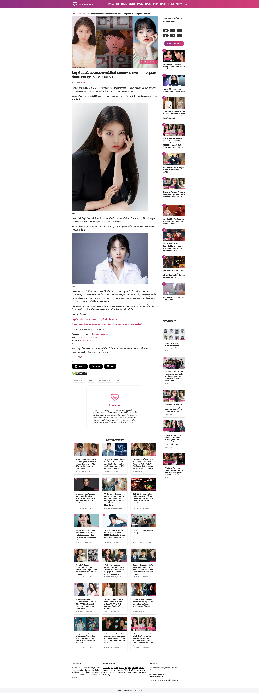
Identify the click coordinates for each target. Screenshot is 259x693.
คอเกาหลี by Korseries (171, 680)
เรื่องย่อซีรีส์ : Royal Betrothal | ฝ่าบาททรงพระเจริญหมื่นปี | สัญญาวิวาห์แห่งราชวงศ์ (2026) (173, 247)
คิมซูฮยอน (128, 668)
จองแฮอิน (141, 668)
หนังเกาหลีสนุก (128, 672)
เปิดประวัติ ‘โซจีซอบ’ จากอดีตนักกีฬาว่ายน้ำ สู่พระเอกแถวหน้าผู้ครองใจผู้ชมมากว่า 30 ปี (174, 471)
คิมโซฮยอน (135, 668)
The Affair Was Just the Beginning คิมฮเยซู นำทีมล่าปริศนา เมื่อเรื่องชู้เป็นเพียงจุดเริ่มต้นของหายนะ (174, 274)
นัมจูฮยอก (136, 670)
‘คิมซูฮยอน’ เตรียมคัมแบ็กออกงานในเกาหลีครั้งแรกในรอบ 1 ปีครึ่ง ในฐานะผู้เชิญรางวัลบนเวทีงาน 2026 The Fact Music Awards (114, 464)
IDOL (117, 4)
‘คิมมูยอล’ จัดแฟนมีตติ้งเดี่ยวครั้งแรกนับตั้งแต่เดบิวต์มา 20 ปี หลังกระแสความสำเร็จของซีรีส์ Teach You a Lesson (86, 638)
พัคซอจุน (142, 670)
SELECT (132, 4)
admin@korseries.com (156, 676)
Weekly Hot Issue (174, 43)
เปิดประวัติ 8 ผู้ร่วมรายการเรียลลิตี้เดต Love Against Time (173, 345)
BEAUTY (148, 4)
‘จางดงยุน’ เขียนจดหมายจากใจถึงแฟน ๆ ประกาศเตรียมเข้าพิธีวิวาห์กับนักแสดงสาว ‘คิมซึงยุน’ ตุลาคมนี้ (113, 604)
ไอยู (118, 381)
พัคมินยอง (106, 672)
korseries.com (85, 340)
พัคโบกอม (112, 672)
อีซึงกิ (140, 672)
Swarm (80, 542)
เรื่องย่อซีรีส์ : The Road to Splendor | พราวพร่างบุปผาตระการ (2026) (173, 221)
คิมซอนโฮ (121, 668)
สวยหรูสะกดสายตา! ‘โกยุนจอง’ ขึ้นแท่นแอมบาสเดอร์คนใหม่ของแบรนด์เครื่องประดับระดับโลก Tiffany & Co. (86, 535)
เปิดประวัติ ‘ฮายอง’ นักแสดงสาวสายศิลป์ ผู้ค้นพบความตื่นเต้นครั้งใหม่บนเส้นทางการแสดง (174, 195)
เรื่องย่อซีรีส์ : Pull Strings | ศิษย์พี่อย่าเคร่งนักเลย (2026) (173, 169)
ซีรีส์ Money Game (105, 381)
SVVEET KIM (81, 471)
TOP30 (116, 668)
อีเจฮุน (105, 675)
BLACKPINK (106, 668)
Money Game (78, 381)
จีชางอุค (105, 670)
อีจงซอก (135, 672)
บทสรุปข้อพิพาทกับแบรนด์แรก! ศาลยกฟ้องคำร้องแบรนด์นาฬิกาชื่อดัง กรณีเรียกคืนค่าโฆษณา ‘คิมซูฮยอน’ (85, 498)
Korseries (83, 344)
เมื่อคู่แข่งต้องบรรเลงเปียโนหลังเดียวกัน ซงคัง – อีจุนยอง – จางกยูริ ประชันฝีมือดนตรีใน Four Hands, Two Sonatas (143, 569)
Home (74, 14)
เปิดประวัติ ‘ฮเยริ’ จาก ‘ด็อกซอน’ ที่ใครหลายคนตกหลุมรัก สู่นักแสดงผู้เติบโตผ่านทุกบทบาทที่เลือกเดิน (173, 439)
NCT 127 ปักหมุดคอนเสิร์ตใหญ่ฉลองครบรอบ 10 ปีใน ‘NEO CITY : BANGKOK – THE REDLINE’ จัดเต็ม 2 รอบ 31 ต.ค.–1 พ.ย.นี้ (143, 498)
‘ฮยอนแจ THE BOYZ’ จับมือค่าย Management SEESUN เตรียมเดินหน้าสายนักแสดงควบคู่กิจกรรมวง (114, 534)
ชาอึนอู (110, 670)
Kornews (82, 14)
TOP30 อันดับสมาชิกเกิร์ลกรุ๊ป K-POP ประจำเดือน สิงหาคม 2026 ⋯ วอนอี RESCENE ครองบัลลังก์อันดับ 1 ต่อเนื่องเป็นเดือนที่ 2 (143, 639)
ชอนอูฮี (91, 381)
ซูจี (132, 670)
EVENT (155, 4)
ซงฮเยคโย (120, 670)
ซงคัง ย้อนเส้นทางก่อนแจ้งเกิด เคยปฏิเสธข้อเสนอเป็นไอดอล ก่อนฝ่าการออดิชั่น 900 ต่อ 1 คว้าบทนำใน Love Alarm (86, 464)
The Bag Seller (138, 542)
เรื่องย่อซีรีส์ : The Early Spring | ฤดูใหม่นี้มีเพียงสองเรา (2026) (174, 66)
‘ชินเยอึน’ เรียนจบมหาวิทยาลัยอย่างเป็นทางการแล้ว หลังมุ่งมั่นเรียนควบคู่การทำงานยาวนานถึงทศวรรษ (86, 569)
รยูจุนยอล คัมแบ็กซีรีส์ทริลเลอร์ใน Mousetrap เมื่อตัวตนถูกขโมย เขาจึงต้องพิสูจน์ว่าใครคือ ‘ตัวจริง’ (143, 602)
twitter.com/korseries (88, 337)
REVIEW (163, 4)
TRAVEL (140, 4)
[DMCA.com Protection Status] (79, 374)
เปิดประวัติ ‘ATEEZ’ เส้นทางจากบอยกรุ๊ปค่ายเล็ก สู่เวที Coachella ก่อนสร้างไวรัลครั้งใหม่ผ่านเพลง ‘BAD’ (174, 376)
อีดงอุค (144, 672)
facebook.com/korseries (98, 334)
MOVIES (124, 4)
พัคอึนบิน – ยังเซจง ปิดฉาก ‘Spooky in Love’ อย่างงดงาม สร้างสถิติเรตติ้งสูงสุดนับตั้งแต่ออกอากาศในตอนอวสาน (114, 569)
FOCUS (171, 4)
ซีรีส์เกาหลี (127, 670)
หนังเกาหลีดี (119, 672)
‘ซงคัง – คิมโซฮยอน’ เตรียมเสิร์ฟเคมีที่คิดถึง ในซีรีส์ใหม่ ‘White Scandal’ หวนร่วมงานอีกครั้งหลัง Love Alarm (86, 604)
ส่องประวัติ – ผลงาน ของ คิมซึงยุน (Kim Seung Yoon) (174, 90)
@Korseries (87, 675)
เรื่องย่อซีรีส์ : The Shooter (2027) (143, 531)
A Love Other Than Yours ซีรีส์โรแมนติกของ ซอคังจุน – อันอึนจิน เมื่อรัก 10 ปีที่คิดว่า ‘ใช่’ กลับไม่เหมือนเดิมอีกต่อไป (114, 638)
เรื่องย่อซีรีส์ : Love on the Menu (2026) (173, 298)
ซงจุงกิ (115, 670)
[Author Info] (115, 402)
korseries (82, 82)
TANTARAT (137, 471)
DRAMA (111, 4)
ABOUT (179, 4)
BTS (112, 668)
